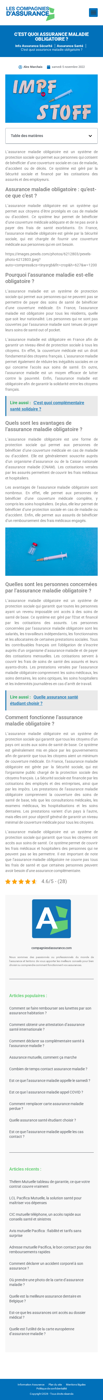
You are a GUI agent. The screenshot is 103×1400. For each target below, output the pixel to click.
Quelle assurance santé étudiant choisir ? (42, 1120)
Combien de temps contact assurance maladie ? (48, 1069)
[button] (93, 12)
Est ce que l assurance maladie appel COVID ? (46, 1092)
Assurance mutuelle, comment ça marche (43, 1057)
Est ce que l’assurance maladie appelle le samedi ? (49, 1080)
